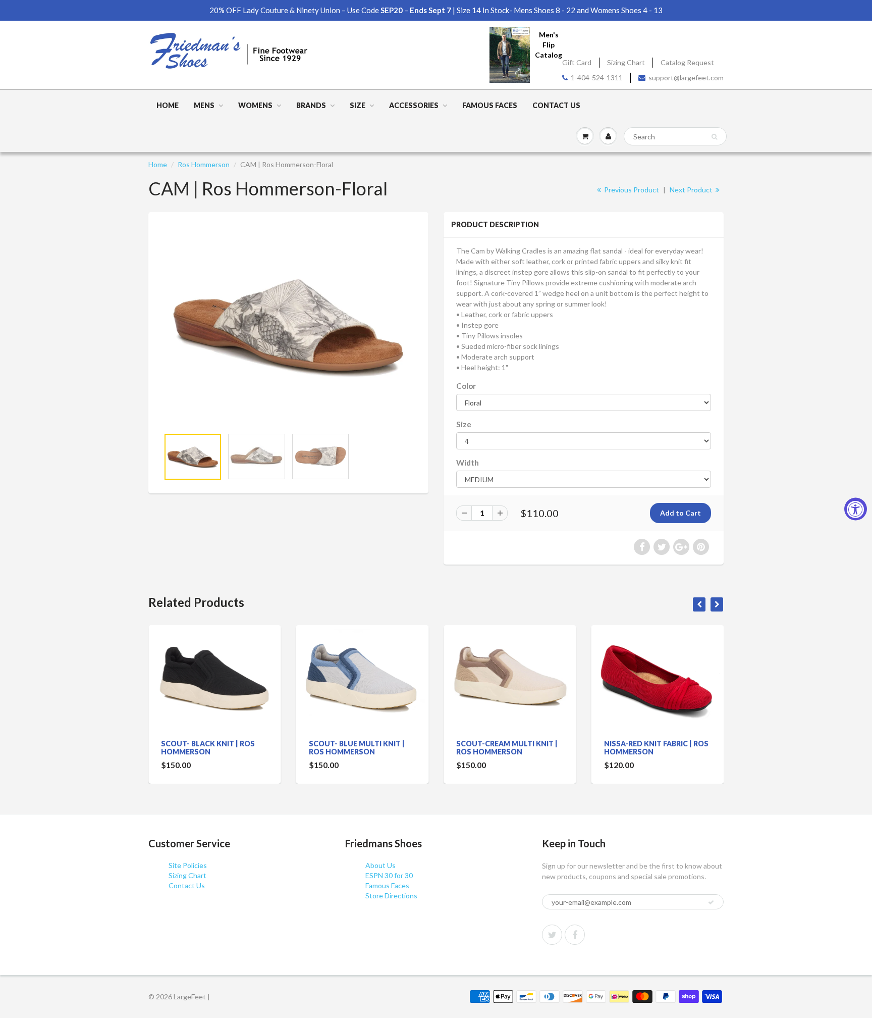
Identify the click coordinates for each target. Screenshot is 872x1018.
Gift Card (576, 62)
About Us (380, 865)
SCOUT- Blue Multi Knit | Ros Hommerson (357, 747)
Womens (255, 105)
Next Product (692, 189)
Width (467, 462)
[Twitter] (552, 935)
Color (466, 385)
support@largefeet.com (686, 77)
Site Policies (188, 865)
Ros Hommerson (204, 164)
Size (357, 105)
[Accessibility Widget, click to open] (855, 509)
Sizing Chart (626, 62)
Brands (311, 105)
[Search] (714, 137)
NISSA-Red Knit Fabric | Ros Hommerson (656, 747)
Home (167, 105)
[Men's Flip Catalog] (509, 54)
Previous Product (631, 189)
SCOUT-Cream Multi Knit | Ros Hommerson (507, 747)
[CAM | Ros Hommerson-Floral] (288, 325)
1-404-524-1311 (597, 77)
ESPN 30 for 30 (389, 875)
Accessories (414, 105)
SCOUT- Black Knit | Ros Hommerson (208, 747)
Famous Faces (489, 105)
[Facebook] (575, 935)
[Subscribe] (711, 902)
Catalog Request (687, 62)
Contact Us (556, 105)
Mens (204, 105)
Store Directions (391, 895)
